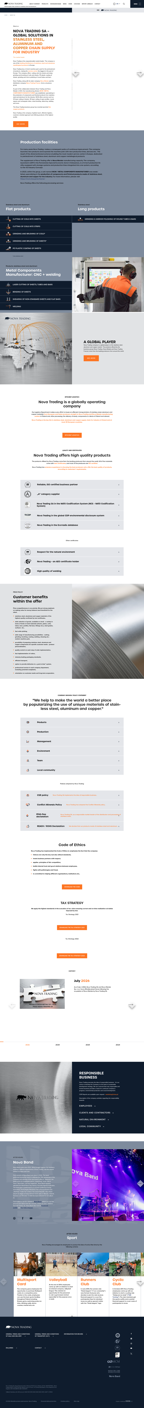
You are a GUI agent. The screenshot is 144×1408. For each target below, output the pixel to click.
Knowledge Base (55, 4)
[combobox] (117, 4)
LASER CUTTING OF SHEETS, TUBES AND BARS (33, 284)
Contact (97, 4)
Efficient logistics (72, 435)
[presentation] (75, 74)
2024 (118, 1045)
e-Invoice (77, 4)
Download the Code (72, 887)
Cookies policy (65, 1401)
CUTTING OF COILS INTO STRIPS (26, 226)
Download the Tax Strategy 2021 (72, 927)
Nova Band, (38, 1201)
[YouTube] (31, 1218)
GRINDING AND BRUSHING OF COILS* (29, 234)
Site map (76, 1401)
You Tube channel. (27, 1208)
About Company (34, 4)
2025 (58, 1045)
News (65, 4)
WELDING (17, 306)
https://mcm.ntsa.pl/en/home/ (32, 179)
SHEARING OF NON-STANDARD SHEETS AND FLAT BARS (36, 299)
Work (70, 4)
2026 (27, 1045)
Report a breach (87, 4)
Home (5, 15)
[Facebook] (22, 1218)
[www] (14, 1218)
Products (45, 4)
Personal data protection (48, 1401)
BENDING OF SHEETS (22, 292)
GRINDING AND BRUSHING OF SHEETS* (29, 241)
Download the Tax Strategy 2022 (72, 956)
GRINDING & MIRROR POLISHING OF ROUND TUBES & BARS (110, 219)
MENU (135, 4)
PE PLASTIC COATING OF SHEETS (27, 248)
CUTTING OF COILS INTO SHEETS (27, 219)
